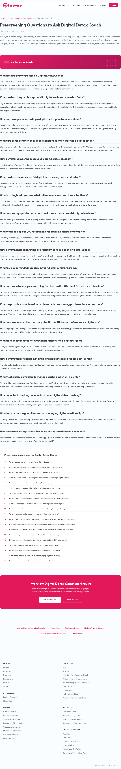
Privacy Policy (68, 745)
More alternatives (10, 738)
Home (2, 18)
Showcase (7, 675)
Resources (89, 5)
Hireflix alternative (10, 715)
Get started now (50, 600)
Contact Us (67, 738)
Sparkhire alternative (11, 719)
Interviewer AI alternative (13, 723)
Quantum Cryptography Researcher (52, 633)
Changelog (7, 701)
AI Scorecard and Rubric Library (75, 679)
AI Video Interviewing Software (75, 698)
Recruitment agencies (71, 715)
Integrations (8, 679)
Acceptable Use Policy (72, 749)
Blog (64, 667)
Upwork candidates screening (74, 723)
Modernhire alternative (12, 731)
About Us (66, 734)
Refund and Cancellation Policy (75, 753)
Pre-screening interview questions (21, 18)
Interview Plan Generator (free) (75, 675)
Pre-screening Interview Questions (76, 683)
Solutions (62, 5)
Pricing (103, 5)
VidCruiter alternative (12, 734)
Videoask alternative (11, 727)
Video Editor (55, 628)
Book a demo (72, 600)
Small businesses (69, 712)
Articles (66, 671)
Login (113, 5)
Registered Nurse (72, 628)
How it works (8, 671)
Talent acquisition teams (72, 719)
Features (76, 5)
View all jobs (76, 633)
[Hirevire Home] (12, 5)
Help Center (67, 686)
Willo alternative (9, 712)
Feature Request (10, 697)
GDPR (5, 686)
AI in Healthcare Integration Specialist (31, 628)
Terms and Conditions (71, 741)
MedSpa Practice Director (94, 628)
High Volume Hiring (70, 694)
